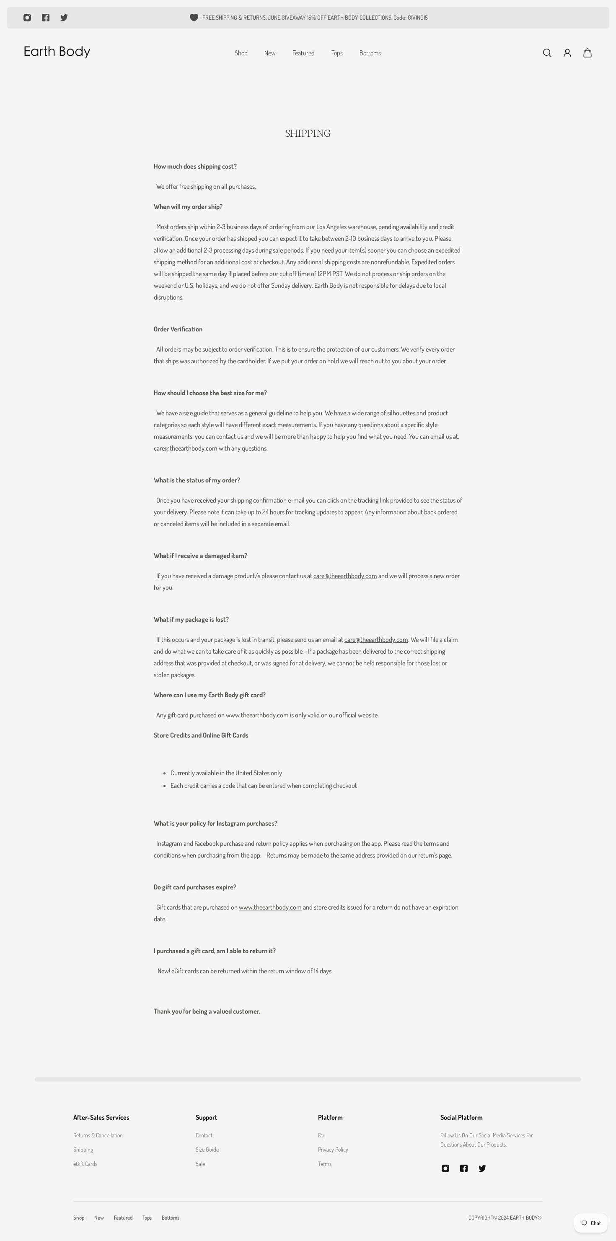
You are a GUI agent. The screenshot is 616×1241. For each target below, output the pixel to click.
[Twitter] (64, 17)
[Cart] (587, 53)
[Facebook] (45, 17)
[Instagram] (27, 17)
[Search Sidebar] (547, 53)
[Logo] (57, 52)
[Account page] (567, 53)
